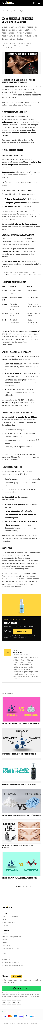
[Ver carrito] (34, 3)
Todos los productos (10, 916)
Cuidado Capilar (19, 11)
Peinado (5, 925)
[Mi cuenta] (29, 3)
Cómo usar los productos (11, 937)
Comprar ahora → (22, 631)
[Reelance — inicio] (8, 3)
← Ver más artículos (21, 886)
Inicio (4, 11)
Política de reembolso (10, 963)
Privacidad (6, 960)
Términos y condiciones (11, 957)
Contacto (5, 942)
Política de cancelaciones (12, 965)
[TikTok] (19, 1002)
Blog (10, 11)
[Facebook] (4, 1002)
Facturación (6, 945)
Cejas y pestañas (8, 922)
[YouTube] (14, 1002)
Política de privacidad (32, 996)
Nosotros (5, 934)
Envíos (4, 940)
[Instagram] (9, 1002)
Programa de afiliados (10, 948)
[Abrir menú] (39, 3)
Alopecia (5, 919)
